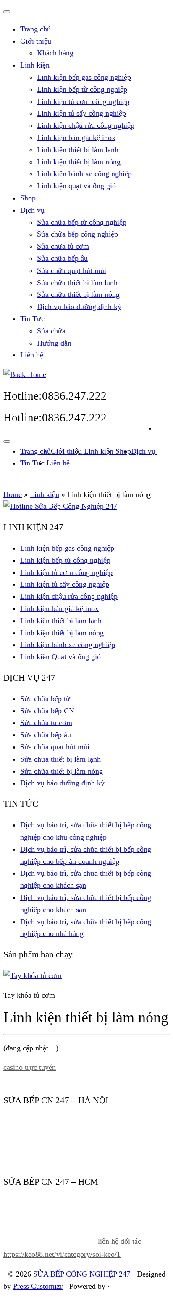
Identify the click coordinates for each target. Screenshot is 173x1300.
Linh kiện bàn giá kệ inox (76, 137)
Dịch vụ (32, 210)
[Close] (6, 11)
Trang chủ (35, 29)
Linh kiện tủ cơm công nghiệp (83, 101)
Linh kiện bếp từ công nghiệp (82, 89)
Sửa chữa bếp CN (47, 711)
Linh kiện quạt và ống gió (76, 186)
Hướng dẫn (54, 343)
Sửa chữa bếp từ (45, 698)
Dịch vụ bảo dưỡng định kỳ (79, 306)
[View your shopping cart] (163, 426)
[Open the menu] (6, 441)
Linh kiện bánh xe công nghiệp (84, 173)
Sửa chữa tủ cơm (63, 246)
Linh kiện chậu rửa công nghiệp (85, 125)
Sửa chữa (51, 331)
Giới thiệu (35, 41)
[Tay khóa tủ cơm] (32, 975)
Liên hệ (31, 355)
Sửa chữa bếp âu (62, 258)
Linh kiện (35, 65)
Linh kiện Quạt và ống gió (60, 657)
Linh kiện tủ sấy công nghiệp (81, 113)
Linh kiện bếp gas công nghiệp (84, 77)
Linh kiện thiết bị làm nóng (79, 162)
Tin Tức (32, 319)
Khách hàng (55, 53)
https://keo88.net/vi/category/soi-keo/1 (62, 1254)
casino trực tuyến (29, 1067)
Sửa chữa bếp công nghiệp (77, 234)
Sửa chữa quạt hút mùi (71, 270)
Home (12, 494)
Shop (28, 198)
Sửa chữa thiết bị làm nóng (78, 294)
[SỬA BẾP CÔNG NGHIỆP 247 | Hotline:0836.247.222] (24, 374)
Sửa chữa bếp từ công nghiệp (81, 222)
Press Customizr (38, 1286)
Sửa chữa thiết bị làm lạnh (77, 282)
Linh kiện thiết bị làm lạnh (77, 150)
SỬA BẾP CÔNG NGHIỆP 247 (81, 1274)
